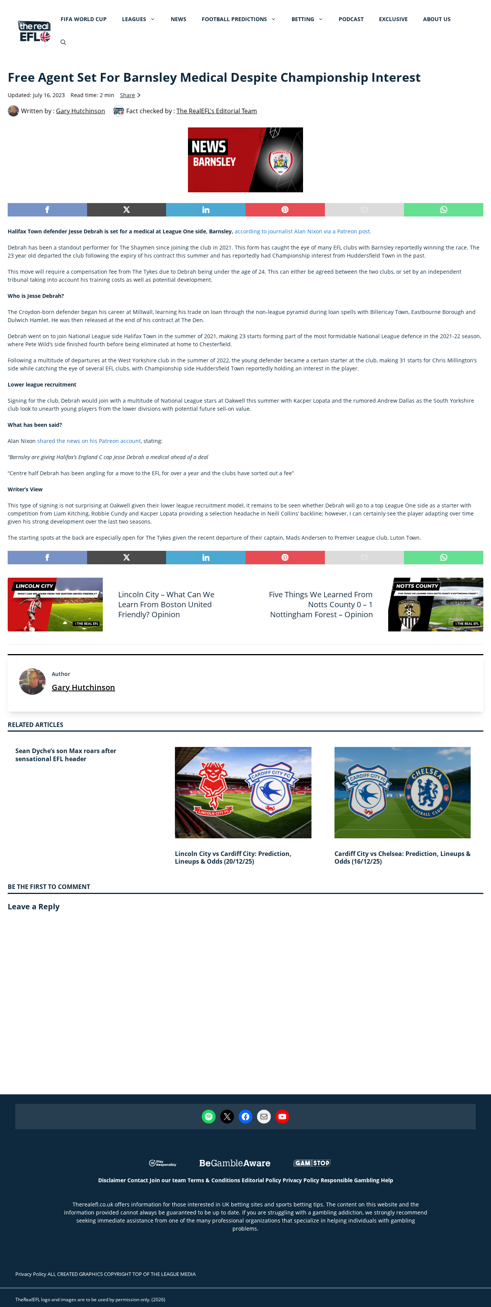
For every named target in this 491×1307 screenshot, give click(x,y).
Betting (303, 19)
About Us (437, 19)
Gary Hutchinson (83, 687)
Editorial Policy (261, 1180)
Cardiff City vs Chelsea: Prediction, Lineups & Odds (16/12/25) (402, 857)
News (178, 19)
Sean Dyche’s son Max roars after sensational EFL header (65, 755)
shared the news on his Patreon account (89, 440)
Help (387, 1180)
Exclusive (393, 19)
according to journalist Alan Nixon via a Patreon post (302, 231)
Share (127, 95)
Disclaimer (112, 1180)
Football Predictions (234, 19)
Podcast (351, 19)
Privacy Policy (301, 1180)
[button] (63, 42)
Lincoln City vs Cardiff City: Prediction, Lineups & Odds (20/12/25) (233, 857)
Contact (137, 1180)
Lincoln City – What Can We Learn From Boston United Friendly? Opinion (166, 604)
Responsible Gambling (350, 1180)
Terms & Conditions (214, 1180)
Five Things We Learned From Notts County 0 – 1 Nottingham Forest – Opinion (321, 604)
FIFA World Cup (84, 19)
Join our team (168, 1180)
